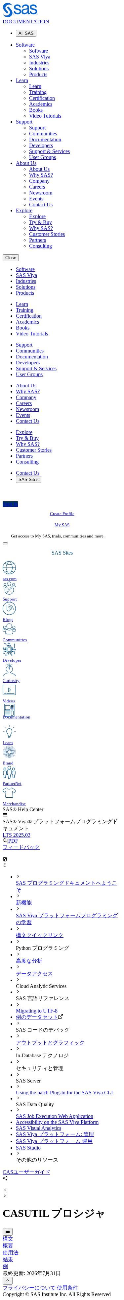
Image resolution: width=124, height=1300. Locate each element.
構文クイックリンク (39, 935)
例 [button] (5, 1266)
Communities (43, 133)
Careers (37, 187)
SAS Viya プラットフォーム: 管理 (55, 1134)
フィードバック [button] (21, 847)
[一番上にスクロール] (8, 1281)
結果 (8, 1259)
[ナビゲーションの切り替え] (8, 1232)
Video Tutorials (45, 116)
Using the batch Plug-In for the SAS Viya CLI (64, 1092)
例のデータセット (37, 1017)
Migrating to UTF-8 (37, 1011)
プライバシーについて (29, 1287)
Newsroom (40, 192)
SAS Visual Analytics (38, 1128)
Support (24, 122)
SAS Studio (28, 1148)
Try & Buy (40, 222)
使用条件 (67, 1287)
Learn (22, 80)
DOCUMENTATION (26, 21)
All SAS (26, 33)
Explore (24, 210)
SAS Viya (39, 56)
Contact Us (41, 204)
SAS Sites (29, 479)
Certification (42, 98)
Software (25, 45)
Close (10, 257)
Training (38, 92)
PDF (13, 841)
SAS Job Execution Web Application (54, 1116)
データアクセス (34, 973)
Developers (41, 145)
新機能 (24, 902)
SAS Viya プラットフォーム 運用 (54, 1141)
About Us (26, 163)
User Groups (42, 157)
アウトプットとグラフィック (50, 1042)
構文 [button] (8, 1239)
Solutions (39, 68)
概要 (8, 1245)
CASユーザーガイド (26, 1172)
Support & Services (49, 151)
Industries (39, 62)
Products (38, 74)
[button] (5, 815)
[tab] (68, 884)
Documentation (45, 139)
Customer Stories (47, 234)
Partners (37, 240)
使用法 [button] (11, 1252)
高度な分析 (29, 961)
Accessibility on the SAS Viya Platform (57, 1122)
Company (39, 181)
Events (36, 198)
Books (36, 110)
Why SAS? (41, 175)
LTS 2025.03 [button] (16, 835)
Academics (40, 104)
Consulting (40, 246)
